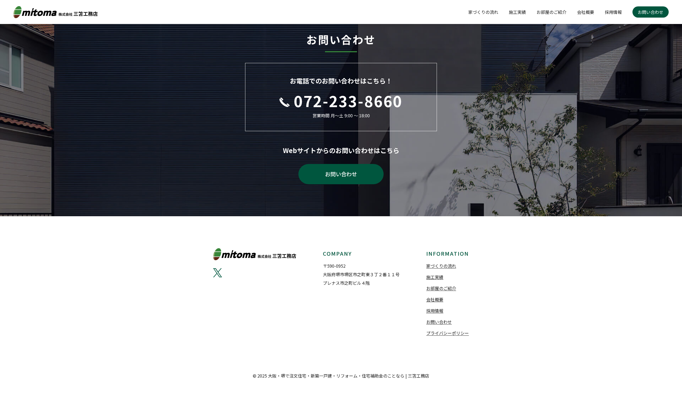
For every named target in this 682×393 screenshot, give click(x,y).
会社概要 (585, 12)
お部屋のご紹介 (551, 12)
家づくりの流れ (483, 12)
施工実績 (517, 12)
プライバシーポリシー (447, 333)
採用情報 (613, 12)
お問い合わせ (650, 12)
